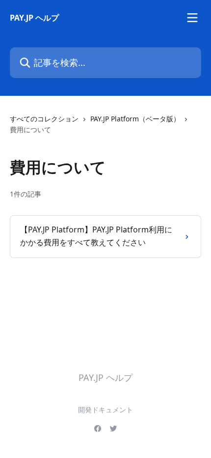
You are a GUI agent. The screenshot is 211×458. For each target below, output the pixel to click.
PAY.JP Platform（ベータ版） (135, 118)
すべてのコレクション (44, 118)
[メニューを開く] (192, 18)
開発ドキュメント (105, 409)
